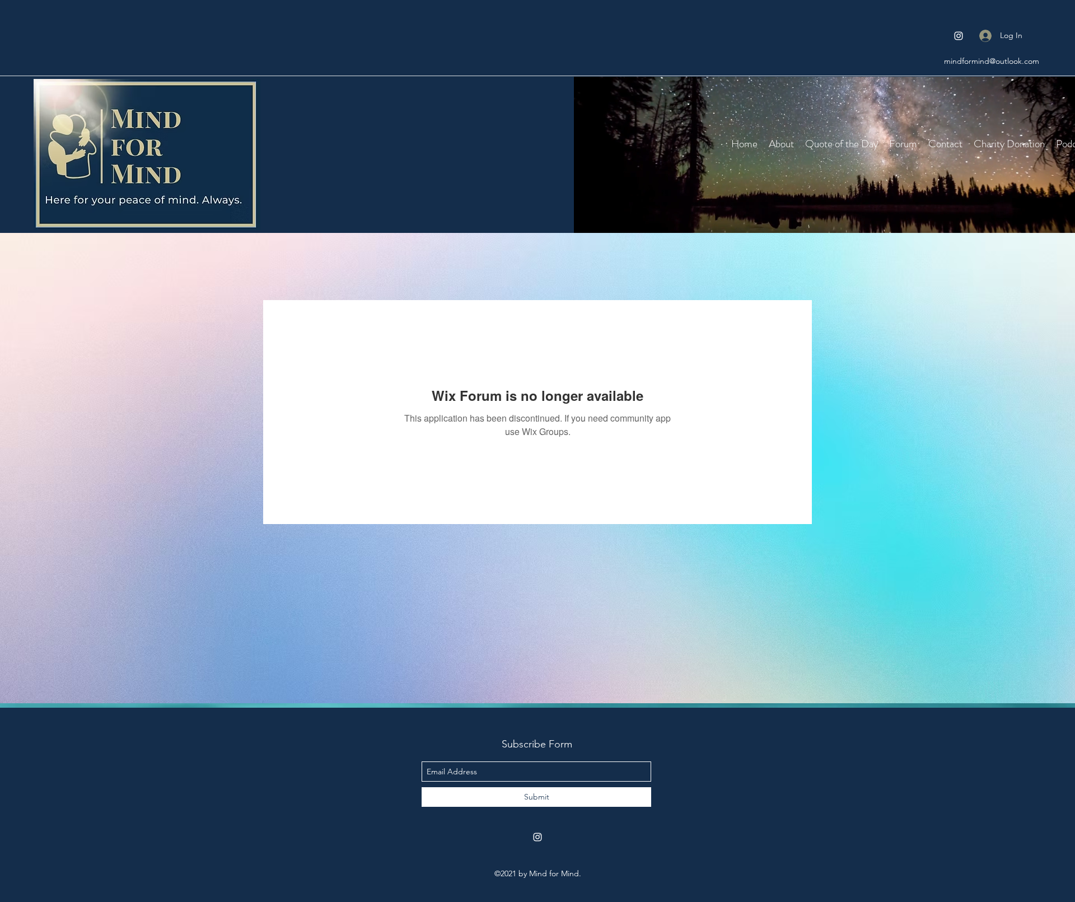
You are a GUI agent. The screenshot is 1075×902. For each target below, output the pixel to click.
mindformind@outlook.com (991, 61)
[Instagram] (958, 35)
